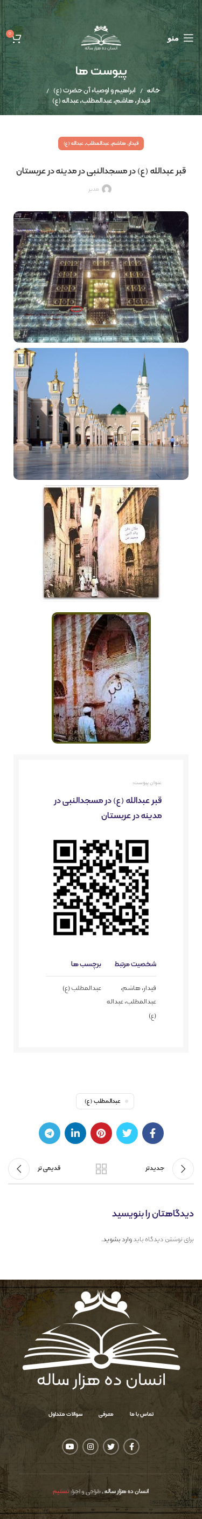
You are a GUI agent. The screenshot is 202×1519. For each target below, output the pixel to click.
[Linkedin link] (75, 1133)
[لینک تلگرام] (49, 1133)
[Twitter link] (127, 1133)
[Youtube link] (70, 1446)
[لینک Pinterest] (101, 1133)
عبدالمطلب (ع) (81, 988)
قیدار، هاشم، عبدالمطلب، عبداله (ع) (101, 101)
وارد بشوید (117, 1239)
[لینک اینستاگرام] (90, 1446)
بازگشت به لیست (101, 1169)
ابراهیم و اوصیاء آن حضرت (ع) (94, 91)
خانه (153, 90)
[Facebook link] (153, 1133)
